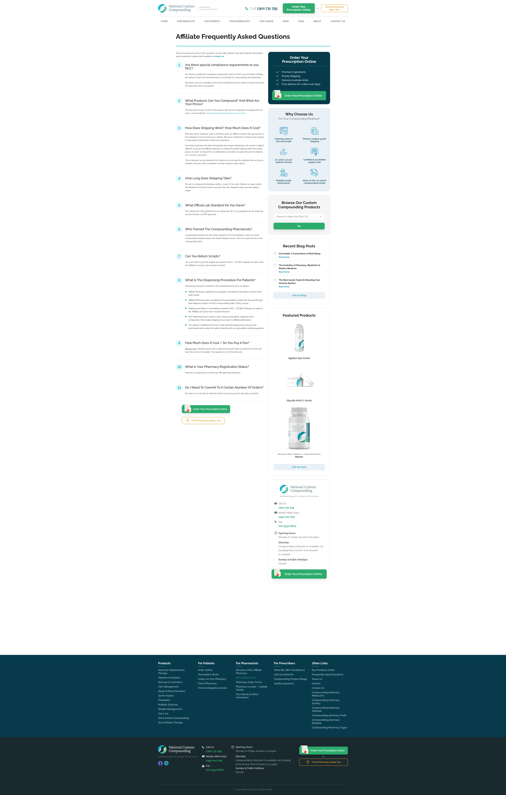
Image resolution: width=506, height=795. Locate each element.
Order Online (205, 670)
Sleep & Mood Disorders (171, 691)
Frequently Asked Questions (327, 674)
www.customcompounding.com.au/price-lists (225, 113)
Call (263, 8)
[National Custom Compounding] (176, 8)
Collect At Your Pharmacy (212, 679)
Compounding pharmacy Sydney (326, 702)
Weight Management (170, 709)
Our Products (186, 21)
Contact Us (338, 21)
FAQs (301, 21)
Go (299, 226)
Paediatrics (164, 700)
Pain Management (168, 686)
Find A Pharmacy (207, 683)
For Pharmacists (239, 21)
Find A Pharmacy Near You (334, 8)
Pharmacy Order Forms (249, 682)
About (317, 21)
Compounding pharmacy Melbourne (326, 694)
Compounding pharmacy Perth (329, 715)
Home (164, 21)
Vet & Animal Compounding (173, 718)
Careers (316, 683)
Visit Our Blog (299, 295)
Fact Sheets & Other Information (247, 696)
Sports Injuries (166, 695)
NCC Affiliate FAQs (246, 677)
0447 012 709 (286, 516)
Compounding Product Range (290, 679)
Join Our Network (284, 674)
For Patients (212, 21)
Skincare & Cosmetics (170, 682)
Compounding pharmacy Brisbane (326, 721)
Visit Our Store (299, 467)
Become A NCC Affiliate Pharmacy (249, 672)
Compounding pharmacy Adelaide (326, 709)
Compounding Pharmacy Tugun (329, 727)
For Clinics (266, 21)
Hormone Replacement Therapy (171, 672)
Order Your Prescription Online (299, 8)
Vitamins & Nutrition (169, 677)
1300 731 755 (286, 507)
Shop (286, 21)
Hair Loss (163, 713)
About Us (317, 679)
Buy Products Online (323, 670)
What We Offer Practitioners (289, 670)
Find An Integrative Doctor (212, 688)
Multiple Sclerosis (168, 704)
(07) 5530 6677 (287, 526)
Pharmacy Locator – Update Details (251, 688)
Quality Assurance (284, 683)
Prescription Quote (208, 674)
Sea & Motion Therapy (170, 722)
